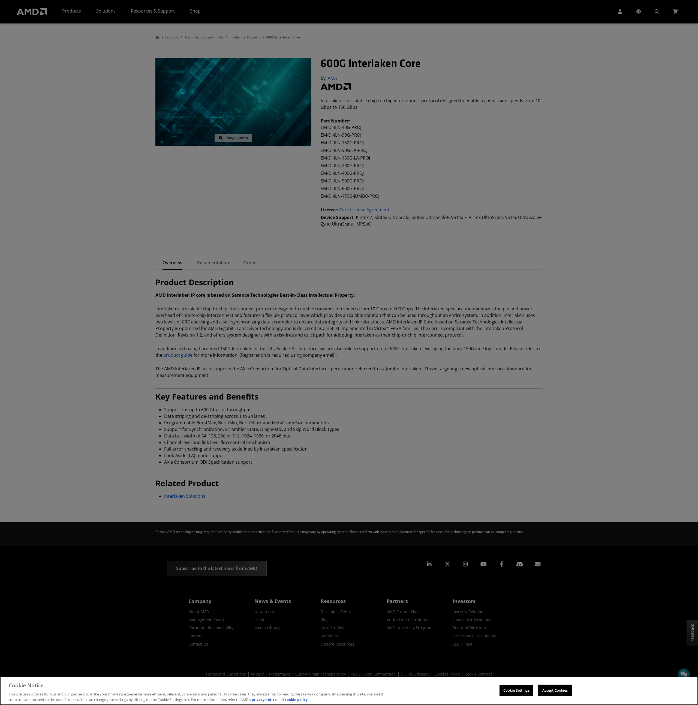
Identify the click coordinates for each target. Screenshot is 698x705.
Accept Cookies (555, 690)
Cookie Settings (516, 690)
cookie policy (296, 699)
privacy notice (264, 699)
